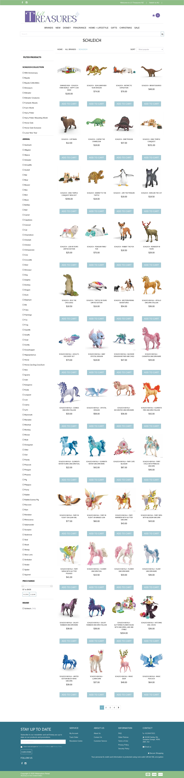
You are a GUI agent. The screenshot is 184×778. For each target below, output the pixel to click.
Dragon (27, 290)
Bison (26, 200)
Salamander (29, 525)
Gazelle (27, 330)
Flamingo (28, 315)
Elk (25, 305)
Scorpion (27, 530)
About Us (97, 733)
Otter (26, 450)
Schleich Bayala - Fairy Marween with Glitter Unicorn (124, 517)
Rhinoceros (28, 520)
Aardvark (28, 145)
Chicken (27, 245)
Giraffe (27, 335)
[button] (48, 28)
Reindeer (28, 515)
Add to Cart (69, 104)
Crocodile (28, 260)
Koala (26, 390)
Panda (27, 460)
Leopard (27, 395)
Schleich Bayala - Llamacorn (96, 677)
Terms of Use (123, 741)
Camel (27, 215)
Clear (32, 594)
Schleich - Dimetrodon (124, 139)
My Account (73, 733)
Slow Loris (28, 555)
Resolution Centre (75, 741)
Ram (26, 510)
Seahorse (28, 535)
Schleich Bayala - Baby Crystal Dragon (96, 355)
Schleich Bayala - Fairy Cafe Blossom (124, 462)
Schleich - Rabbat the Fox (124, 247)
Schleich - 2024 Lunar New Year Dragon (96, 86)
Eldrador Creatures (32, 98)
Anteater (27, 160)
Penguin (27, 470)
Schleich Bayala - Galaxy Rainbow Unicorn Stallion (96, 624)
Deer (26, 265)
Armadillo (28, 165)
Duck (26, 295)
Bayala (27, 78)
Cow (26, 255)
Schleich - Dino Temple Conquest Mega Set (69, 194)
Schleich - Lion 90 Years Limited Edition (69, 248)
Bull (25, 210)
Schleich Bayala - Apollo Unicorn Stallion (151, 301)
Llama (26, 405)
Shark (26, 545)
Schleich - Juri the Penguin (124, 193)
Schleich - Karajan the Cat (151, 193)
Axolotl (27, 170)
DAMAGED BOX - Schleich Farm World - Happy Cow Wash (69, 87)
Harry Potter (29, 113)
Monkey (27, 430)
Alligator (27, 150)
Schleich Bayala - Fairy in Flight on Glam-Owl (69, 516)
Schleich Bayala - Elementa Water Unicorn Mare (96, 462)
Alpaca (27, 155)
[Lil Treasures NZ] (52, 15)
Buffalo (27, 205)
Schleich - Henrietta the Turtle (96, 194)
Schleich (30, 608)
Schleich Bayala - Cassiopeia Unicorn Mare (151, 355)
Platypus (27, 485)
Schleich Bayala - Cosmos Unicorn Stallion (69, 409)
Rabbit (27, 495)
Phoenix (27, 475)
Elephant (27, 300)
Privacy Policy (57, 746)
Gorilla (27, 345)
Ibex (26, 370)
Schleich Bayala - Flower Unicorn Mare (124, 570)
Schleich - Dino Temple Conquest (151, 140)
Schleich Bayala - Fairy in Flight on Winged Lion (96, 516)
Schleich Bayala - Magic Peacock (151, 677)
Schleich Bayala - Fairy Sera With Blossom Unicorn (151, 516)
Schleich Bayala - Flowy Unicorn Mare (151, 570)
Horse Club (28, 123)
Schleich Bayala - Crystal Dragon (96, 409)
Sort (132, 49)
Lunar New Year (30, 133)
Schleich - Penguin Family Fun (96, 248)
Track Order (73, 737)
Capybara (28, 220)
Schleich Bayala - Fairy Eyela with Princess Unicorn (151, 463)
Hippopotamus (30, 355)
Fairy (26, 310)
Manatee (27, 420)
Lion (26, 400)
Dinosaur (28, 270)
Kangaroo (28, 385)
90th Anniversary (31, 73)
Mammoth (28, 415)
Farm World (29, 108)
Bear (26, 180)
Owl (25, 455)
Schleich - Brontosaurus (151, 85)
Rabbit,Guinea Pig (31, 500)
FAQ (120, 733)
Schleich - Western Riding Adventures (124, 301)
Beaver (27, 185)
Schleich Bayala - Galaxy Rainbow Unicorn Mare (69, 624)
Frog (26, 325)
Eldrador (27, 93)
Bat (25, 175)
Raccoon (27, 505)
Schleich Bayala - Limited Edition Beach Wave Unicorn (69, 678)
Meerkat (27, 425)
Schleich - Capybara (69, 139)
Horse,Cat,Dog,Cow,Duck (34, 365)
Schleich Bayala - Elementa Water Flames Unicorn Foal (69, 462)
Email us (147, 747)
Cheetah (27, 240)
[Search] (162, 34)
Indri (26, 380)
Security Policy (123, 749)
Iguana (27, 375)
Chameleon (29, 235)
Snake (26, 565)
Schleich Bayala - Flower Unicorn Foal (96, 570)
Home (60, 49)
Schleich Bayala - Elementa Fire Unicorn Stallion (151, 409)
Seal (26, 540)
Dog (26, 275)
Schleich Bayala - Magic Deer (124, 677)
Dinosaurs (28, 88)
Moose (27, 435)
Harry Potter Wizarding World (36, 118)
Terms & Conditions (44, 746)
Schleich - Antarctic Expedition (124, 86)
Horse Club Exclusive (32, 128)
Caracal (27, 225)
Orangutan (28, 445)
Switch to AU (154, 3)
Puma (26, 490)
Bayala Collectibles (31, 83)
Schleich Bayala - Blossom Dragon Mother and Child (124, 355)
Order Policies (123, 737)
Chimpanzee (29, 250)
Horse (26, 360)
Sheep (27, 550)
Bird (26, 195)
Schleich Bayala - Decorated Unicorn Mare (124, 409)
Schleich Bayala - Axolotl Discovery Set (69, 355)
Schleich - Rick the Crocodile (69, 301)
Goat (26, 340)
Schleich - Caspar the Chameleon (96, 140)
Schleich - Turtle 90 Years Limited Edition (96, 301)
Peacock (27, 465)
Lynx (26, 410)
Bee (26, 190)
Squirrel (27, 575)
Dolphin (27, 280)
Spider (27, 570)
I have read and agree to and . (42, 746)
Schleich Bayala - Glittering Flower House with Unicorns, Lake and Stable (124, 626)
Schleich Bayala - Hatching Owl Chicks (151, 624)
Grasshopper (29, 350)
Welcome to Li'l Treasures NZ (132, 3)
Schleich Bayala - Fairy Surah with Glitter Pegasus (69, 571)
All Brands (70, 49)
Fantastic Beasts (31, 103)
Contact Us (98, 737)
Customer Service (100, 741)
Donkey (27, 285)
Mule (26, 440)
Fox (25, 320)
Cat (25, 230)
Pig (25, 480)
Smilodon (28, 560)
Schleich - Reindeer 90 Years (151, 248)
